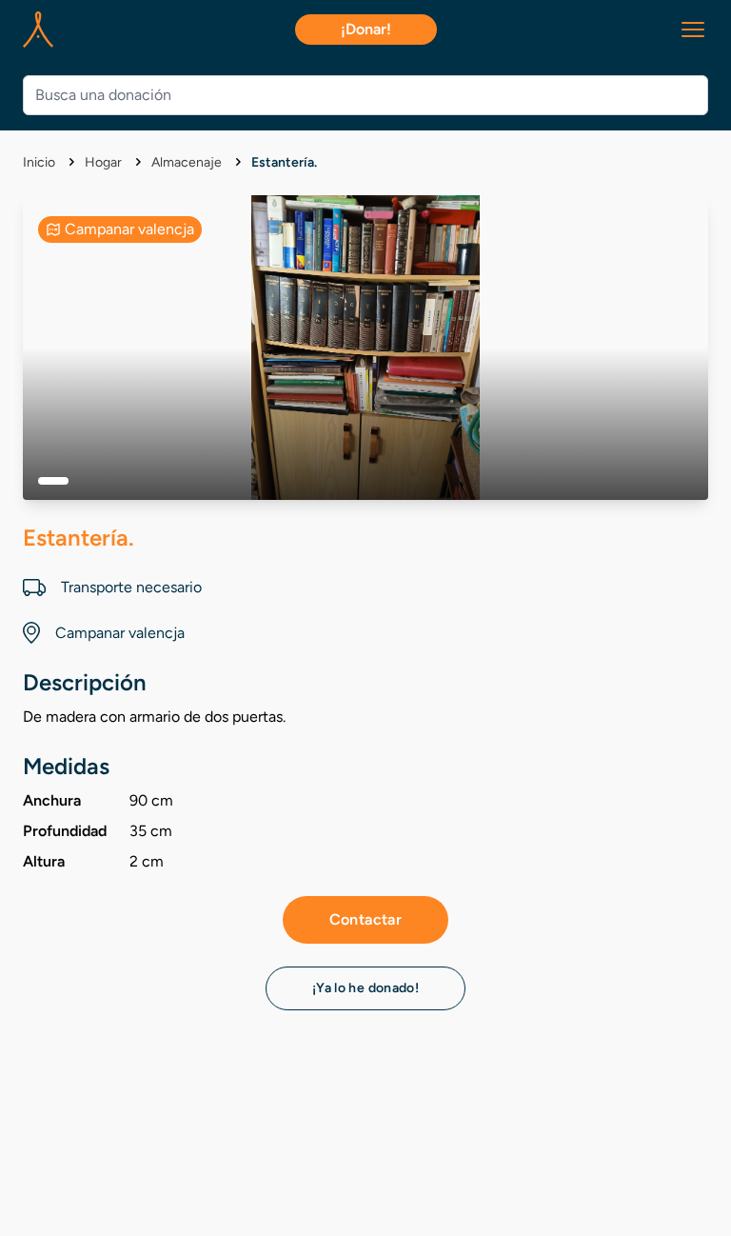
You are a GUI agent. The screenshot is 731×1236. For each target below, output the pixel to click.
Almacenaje (188, 162)
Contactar (366, 919)
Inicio (40, 162)
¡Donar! (366, 29)
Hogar (105, 162)
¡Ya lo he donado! (365, 988)
